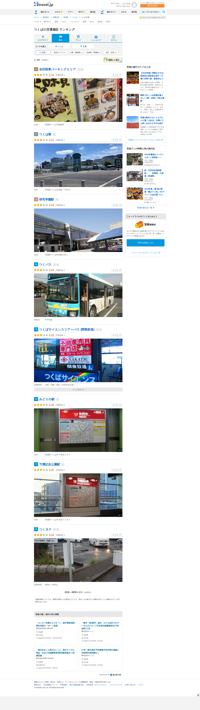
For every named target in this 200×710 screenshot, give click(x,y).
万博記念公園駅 (49, 464)
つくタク (45, 529)
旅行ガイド (45, 12)
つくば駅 (45, 134)
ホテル (57, 12)
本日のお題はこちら (145, 243)
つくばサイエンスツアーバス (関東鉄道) (66, 329)
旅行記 (93, 12)
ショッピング (74, 21)
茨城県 (66, 17)
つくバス (45, 264)
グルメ (64, 21)
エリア (43, 40)
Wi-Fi (80, 12)
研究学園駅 (46, 199)
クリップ (118, 75)
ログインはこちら (123, 6)
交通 (84, 21)
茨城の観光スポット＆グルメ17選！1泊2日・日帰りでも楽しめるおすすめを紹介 (152, 120)
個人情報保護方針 (77, 685)
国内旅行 (46, 17)
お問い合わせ (130, 685)
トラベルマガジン (152, 12)
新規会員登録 (152, 6)
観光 (56, 21)
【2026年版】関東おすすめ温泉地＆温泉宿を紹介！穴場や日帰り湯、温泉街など (152, 76)
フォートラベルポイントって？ (153, 17)
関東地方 (56, 17)
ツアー (70, 12)
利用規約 (63, 685)
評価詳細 (59, 75)
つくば (74, 17)
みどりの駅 (47, 399)
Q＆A (108, 21)
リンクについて (116, 685)
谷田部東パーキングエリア (57, 69)
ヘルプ (140, 685)
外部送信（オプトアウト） (96, 685)
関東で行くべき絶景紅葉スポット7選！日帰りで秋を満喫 (152, 98)
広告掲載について (51, 685)
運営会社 (37, 685)
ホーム (36, 17)
